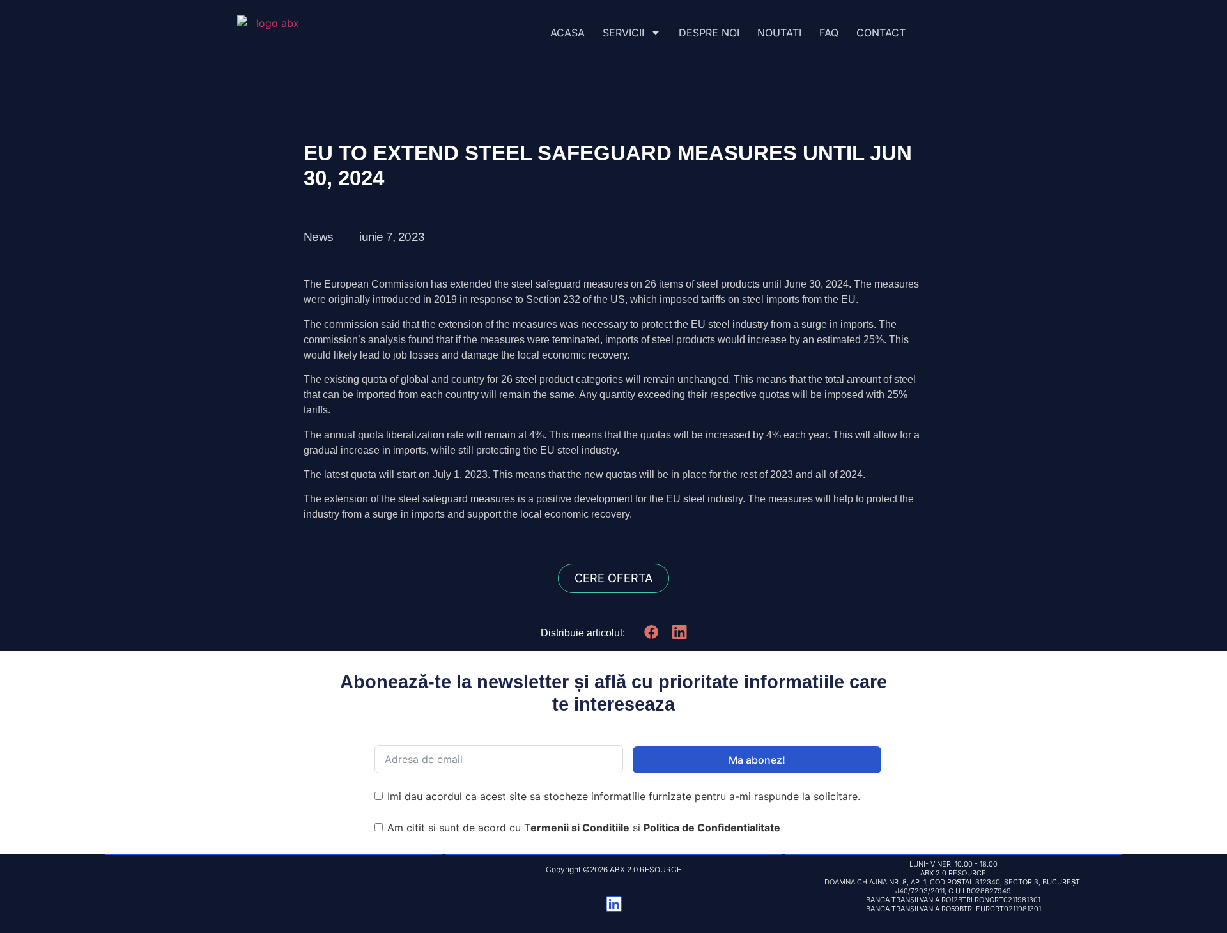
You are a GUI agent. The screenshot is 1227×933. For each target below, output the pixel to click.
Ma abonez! (757, 759)
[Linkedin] (614, 904)
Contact (881, 32)
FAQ (828, 32)
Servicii (623, 32)
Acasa (567, 32)
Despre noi (709, 32)
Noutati (779, 32)
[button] (651, 632)
